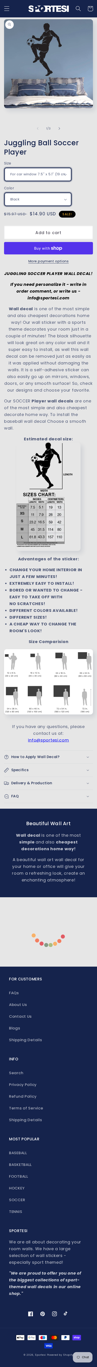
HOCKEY (17, 1188)
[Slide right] (59, 129)
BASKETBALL (20, 1164)
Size (7, 163)
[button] (7, 9)
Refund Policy (22, 1096)
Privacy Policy (23, 1084)
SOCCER (17, 1200)
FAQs (14, 993)
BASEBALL (18, 1153)
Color (9, 188)
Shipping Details (25, 1040)
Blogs (14, 1028)
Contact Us (20, 1016)
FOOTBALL (18, 1176)
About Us (18, 1004)
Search (16, 1073)
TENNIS (15, 1211)
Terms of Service (26, 1108)
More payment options (48, 261)
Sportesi (40, 1355)
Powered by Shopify (60, 1355)
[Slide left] (38, 129)
